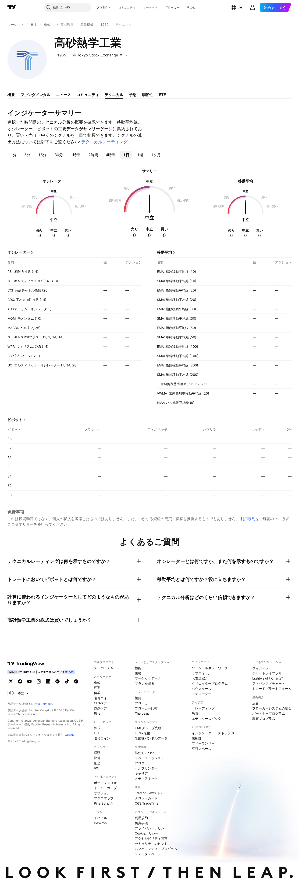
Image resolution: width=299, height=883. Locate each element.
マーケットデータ (148, 678)
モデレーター (201, 694)
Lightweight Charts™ (267, 678)
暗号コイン (102, 698)
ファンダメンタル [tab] (35, 94)
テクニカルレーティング (104, 141)
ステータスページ (148, 854)
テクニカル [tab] (114, 94)
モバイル (100, 818)
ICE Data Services (40, 704)
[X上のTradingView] (10, 681)
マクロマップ (104, 798)
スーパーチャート (107, 668)
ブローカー (172, 7)
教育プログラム (263, 718)
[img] (121, 55)
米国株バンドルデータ (151, 738)
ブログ (140, 763)
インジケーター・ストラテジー (215, 733)
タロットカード (146, 798)
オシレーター (18, 252)
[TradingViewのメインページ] (11, 7)
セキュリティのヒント (151, 844)
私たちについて (146, 753)
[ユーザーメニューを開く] (252, 7)
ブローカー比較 (146, 708)
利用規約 (247, 518)
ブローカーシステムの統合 (272, 708)
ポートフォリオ (105, 783)
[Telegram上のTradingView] (57, 681)
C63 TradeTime (146, 803)
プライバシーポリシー (151, 828)
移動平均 (164, 252)
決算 (97, 758)
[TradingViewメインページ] (25, 663)
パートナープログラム (268, 713)
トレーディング (203, 708)
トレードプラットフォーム (272, 689)
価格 (138, 673)
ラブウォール (201, 673)
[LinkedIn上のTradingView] (48, 681)
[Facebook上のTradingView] (20, 681)
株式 (97, 682)
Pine (97, 713)
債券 (97, 693)
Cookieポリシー (146, 833)
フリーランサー (203, 743)
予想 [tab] (132, 94)
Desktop (100, 823)
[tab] (13, 155)
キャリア (141, 773)
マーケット (150, 7)
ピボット (14, 419)
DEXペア (100, 708)
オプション (102, 793)
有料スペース (201, 748)
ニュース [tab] (63, 94)
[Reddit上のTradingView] (76, 681)
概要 (138, 698)
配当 (97, 763)
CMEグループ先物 (148, 728)
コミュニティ (127, 7)
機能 (138, 668)
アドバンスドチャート (268, 683)
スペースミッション (149, 758)
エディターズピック (206, 718)
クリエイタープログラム (210, 683)
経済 (97, 753)
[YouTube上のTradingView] (29, 681)
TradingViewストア (149, 793)
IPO (97, 768)
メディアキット (146, 778)
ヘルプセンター (146, 768)
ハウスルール (201, 689)
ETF (97, 688)
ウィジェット (262, 668)
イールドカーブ (105, 788)
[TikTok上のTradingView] (67, 681)
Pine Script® (103, 803)
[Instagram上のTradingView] (39, 681)
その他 (191, 7)
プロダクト (103, 7)
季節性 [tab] (147, 94)
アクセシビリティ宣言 (151, 838)
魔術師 (197, 738)
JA (240, 7)
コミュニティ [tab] (88, 94)
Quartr (69, 734)
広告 (255, 703)
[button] (114, 7)
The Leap (142, 713)
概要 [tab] (11, 94)
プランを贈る (144, 683)
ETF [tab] (162, 94)
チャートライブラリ (267, 673)
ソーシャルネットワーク (210, 668)
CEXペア (100, 703)
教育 (195, 713)
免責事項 (141, 823)
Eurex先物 (142, 733)
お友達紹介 (200, 678)
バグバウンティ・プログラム (156, 849)
